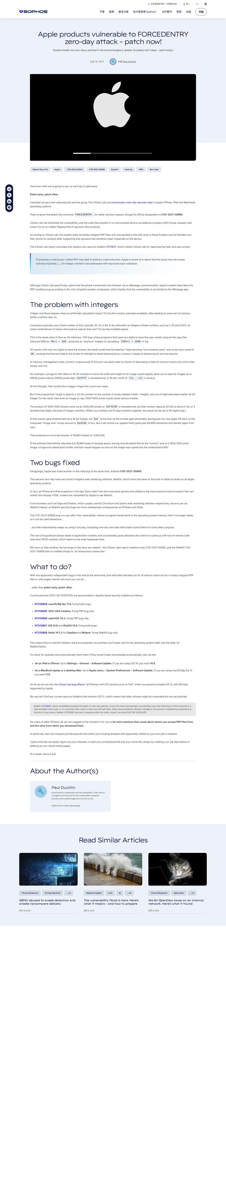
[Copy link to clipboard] (9, 189)
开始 (201, 11)
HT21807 (111, 246)
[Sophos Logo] (33, 11)
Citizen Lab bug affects (71, 684)
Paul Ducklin (129, 61)
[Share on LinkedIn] (9, 201)
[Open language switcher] (205, 4)
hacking (128, 169)
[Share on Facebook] (9, 207)
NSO (141, 169)
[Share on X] (9, 195)
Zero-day (154, 169)
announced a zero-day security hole (131, 202)
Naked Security (40, 169)
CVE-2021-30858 (97, 169)
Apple (57, 169)
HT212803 (46, 706)
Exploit (114, 169)
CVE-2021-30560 (75, 169)
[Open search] (197, 4)
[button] (186, 4)
